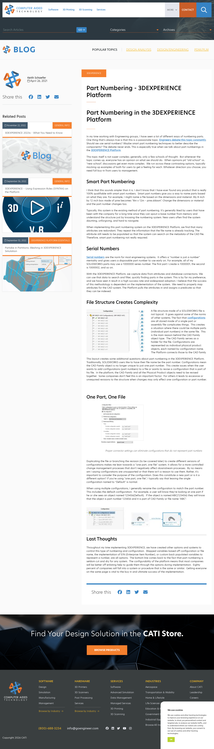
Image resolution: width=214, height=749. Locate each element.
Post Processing (83, 697)
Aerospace (151, 687)
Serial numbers (95, 257)
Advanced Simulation (122, 692)
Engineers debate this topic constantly (182, 140)
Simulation (44, 692)
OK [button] (171, 739)
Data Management (121, 697)
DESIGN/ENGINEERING (173, 50)
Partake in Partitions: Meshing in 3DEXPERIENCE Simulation (33, 249)
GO (80, 30)
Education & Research (157, 708)
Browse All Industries (157, 725)
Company (197, 681)
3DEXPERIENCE (94, 73)
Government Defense (157, 714)
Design (42, 687)
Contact (188, 10)
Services (101, 9)
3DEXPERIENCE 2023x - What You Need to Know (34, 133)
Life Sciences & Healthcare (160, 703)
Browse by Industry (49, 711)
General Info (62, 125)
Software (53, 9)
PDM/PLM (201, 50)
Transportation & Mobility (159, 692)
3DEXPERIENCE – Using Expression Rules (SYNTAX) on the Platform (36, 190)
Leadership (196, 692)
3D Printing (69, 9)
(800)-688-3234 (49, 728)
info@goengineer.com (82, 728)
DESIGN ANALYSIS (138, 50)
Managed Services (120, 703)
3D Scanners (82, 692)
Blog (24, 49)
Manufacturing (47, 697)
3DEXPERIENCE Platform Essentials (50, 240)
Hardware (82, 681)
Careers (194, 697)
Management (46, 703)
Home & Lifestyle (154, 697)
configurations (196, 318)
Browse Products (107, 650)
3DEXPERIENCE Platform (106, 150)
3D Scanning (85, 9)
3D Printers (81, 687)
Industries (153, 681)
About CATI (196, 687)
